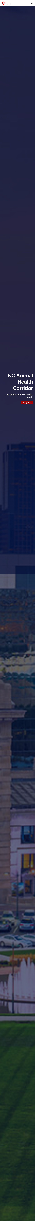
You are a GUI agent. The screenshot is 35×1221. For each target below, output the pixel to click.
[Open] (32, 3)
